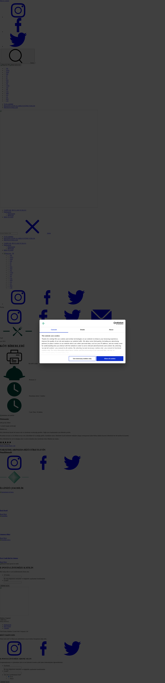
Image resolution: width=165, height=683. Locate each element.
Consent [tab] (54, 329)
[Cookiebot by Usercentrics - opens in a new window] (115, 323)
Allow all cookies (109, 358)
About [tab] (111, 329)
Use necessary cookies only (82, 358)
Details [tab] (82, 329)
